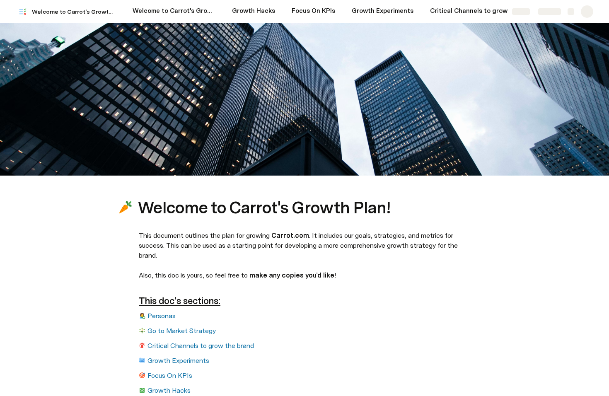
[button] (143, 189)
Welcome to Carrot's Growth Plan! (74, 11)
